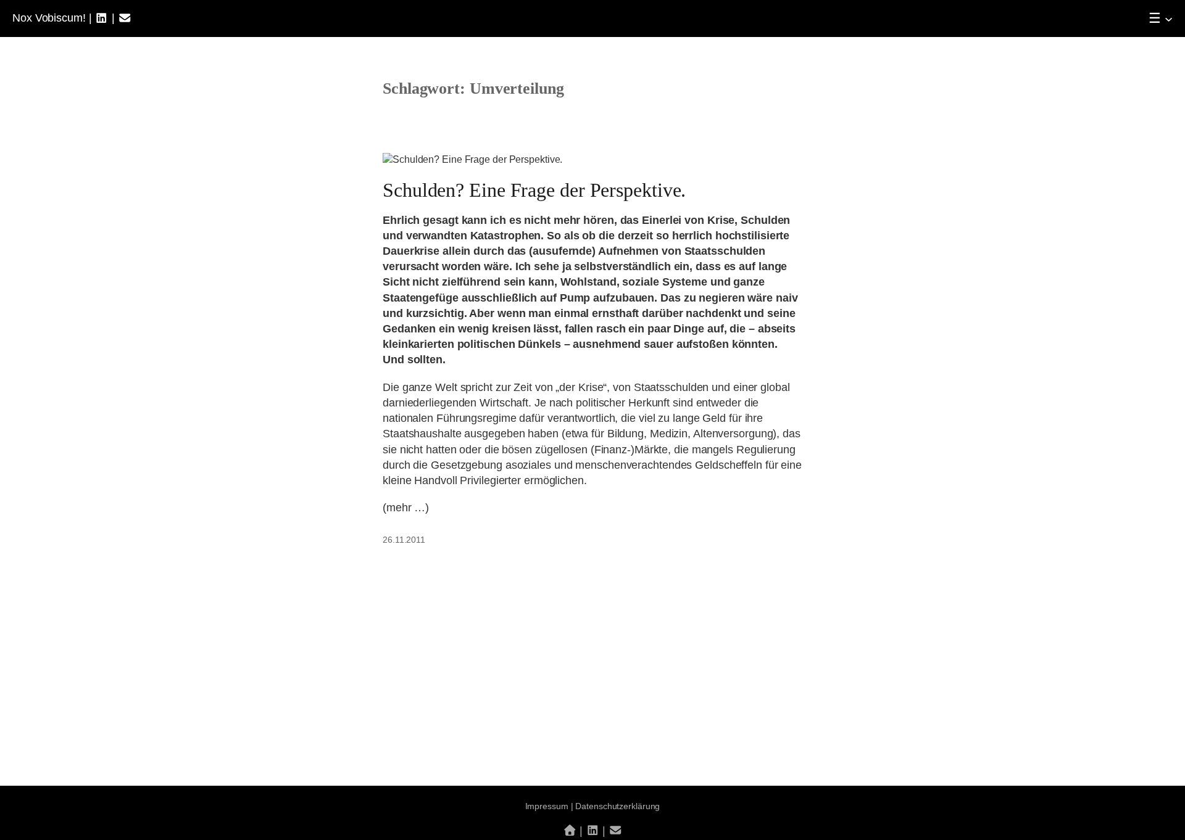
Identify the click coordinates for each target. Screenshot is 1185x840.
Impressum (546, 806)
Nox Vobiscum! (49, 18)
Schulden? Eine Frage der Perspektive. (534, 190)
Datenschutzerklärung (617, 806)
